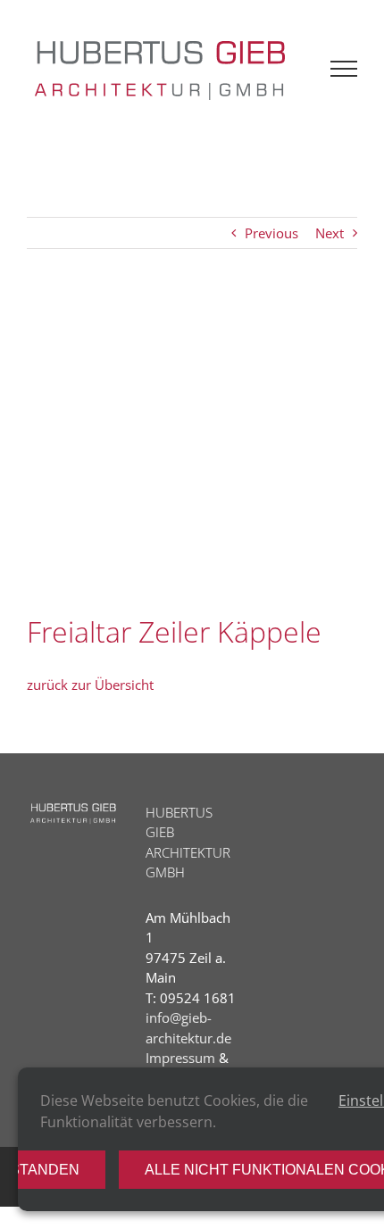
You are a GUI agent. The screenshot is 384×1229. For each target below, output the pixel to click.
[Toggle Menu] (344, 69)
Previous (271, 233)
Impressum (180, 1058)
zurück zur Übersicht (90, 684)
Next (329, 233)
